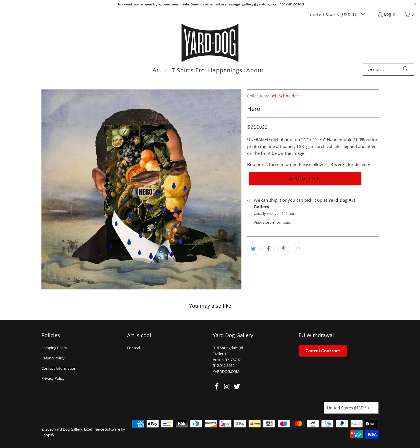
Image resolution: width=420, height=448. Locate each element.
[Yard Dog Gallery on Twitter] (237, 386)
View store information (273, 222)
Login (390, 14)
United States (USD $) (334, 14)
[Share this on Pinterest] (283, 248)
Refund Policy (53, 358)
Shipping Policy (54, 347)
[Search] (405, 69)
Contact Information (58, 368)
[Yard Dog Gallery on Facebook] (217, 386)
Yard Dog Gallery (68, 429)
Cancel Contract (322, 350)
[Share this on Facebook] (268, 248)
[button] (160, 70)
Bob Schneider (284, 96)
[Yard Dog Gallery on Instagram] (227, 386)
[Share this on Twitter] (253, 248)
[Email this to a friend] (299, 248)
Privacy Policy (53, 378)
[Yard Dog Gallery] (210, 43)
